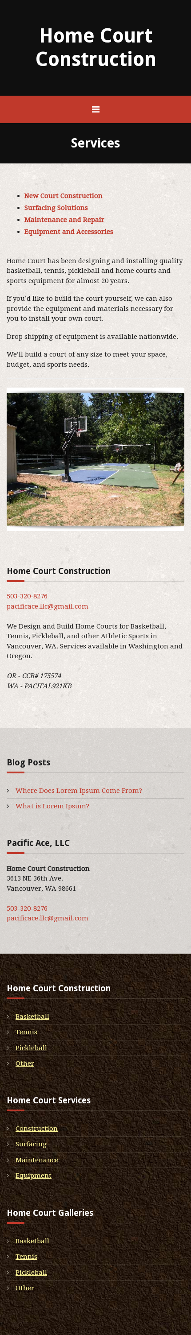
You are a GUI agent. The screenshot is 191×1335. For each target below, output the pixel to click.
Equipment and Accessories (68, 232)
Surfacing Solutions (56, 208)
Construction (37, 1129)
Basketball (32, 1017)
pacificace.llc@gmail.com (47, 606)
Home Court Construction (95, 47)
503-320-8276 (27, 596)
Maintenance (37, 1160)
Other (25, 1063)
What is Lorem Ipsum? (52, 806)
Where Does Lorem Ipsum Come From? (79, 791)
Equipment (34, 1176)
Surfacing (31, 1144)
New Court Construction (63, 196)
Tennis (26, 1032)
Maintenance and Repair (64, 220)
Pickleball (31, 1048)
